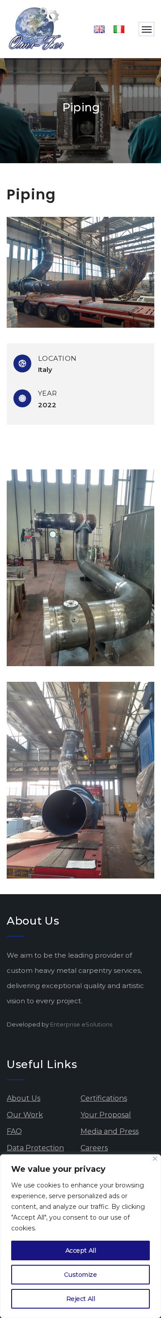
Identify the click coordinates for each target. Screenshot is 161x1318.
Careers (94, 1148)
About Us (23, 1098)
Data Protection (35, 1148)
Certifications (103, 1098)
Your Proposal (105, 1115)
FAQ (14, 1131)
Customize (80, 1275)
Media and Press (109, 1131)
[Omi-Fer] (37, 29)
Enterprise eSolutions (81, 1024)
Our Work (25, 1115)
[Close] (155, 1159)
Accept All (80, 1250)
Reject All (80, 1299)
